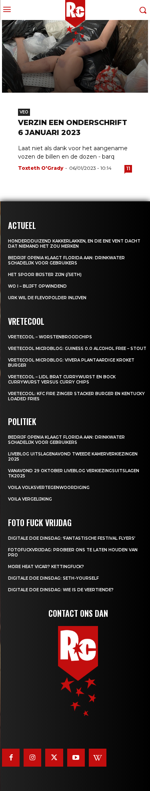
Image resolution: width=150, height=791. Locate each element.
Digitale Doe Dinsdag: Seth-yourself (53, 578)
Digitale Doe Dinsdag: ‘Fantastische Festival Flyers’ (71, 538)
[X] (54, 757)
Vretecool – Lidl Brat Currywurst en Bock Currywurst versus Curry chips (62, 379)
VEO (24, 112)
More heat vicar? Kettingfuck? (46, 566)
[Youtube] (76, 757)
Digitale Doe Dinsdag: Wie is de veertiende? (61, 589)
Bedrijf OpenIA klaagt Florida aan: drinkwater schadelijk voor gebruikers (66, 260)
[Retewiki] (97, 757)
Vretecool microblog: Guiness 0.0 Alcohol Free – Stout (77, 348)
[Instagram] (32, 757)
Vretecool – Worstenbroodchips (50, 337)
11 (128, 168)
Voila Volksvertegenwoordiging (49, 487)
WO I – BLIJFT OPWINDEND (37, 286)
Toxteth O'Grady (40, 168)
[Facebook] (11, 757)
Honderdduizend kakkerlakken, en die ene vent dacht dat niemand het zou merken (74, 243)
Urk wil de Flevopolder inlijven (47, 297)
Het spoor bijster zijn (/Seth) (45, 274)
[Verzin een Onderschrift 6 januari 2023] (75, 56)
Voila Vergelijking (30, 499)
